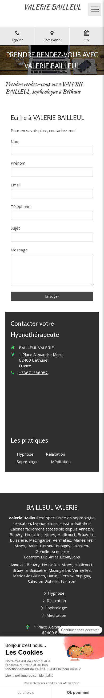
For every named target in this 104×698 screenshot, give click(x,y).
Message (19, 249)
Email (15, 184)
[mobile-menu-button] (94, 9)
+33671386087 (33, 372)
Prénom (18, 163)
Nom (15, 141)
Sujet (15, 228)
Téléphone (20, 206)
